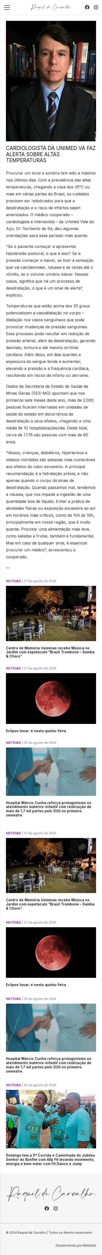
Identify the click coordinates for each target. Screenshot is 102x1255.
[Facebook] (87, 7)
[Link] (51, 7)
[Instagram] (96, 7)
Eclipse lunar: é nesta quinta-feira (36, 731)
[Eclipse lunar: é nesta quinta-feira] (51, 676)
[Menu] (7, 7)
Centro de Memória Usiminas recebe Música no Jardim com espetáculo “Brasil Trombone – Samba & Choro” (50, 652)
